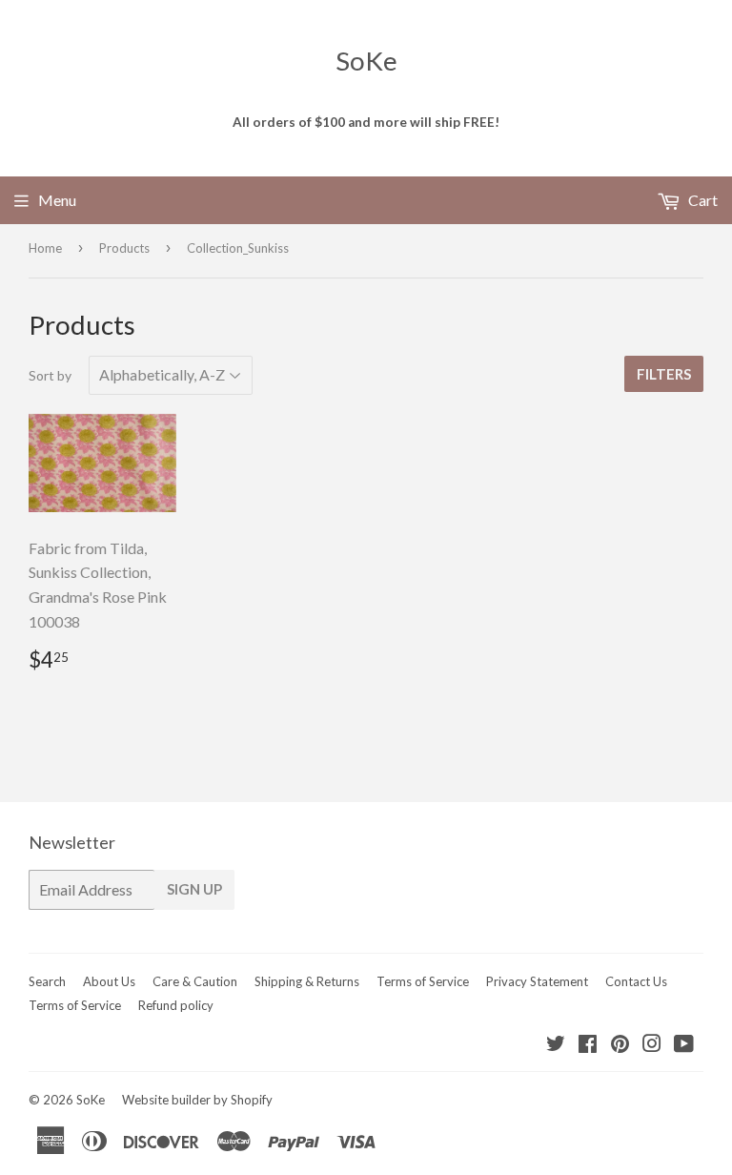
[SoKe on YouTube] (684, 1045)
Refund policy (176, 1005)
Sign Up (194, 888)
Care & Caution (194, 981)
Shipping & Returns (306, 981)
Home (45, 248)
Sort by (50, 375)
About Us (109, 981)
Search (47, 981)
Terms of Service (422, 981)
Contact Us (636, 981)
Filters (664, 373)
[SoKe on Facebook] (588, 1045)
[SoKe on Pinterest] (620, 1045)
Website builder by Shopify (197, 1099)
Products (124, 248)
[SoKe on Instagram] (651, 1045)
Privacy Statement (537, 981)
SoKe (366, 60)
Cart (701, 200)
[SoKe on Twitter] (555, 1045)
